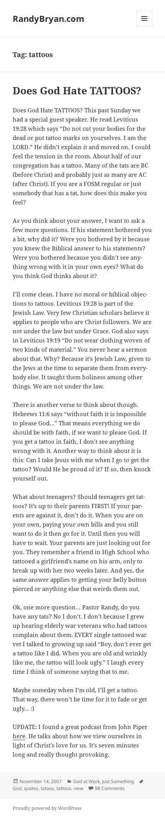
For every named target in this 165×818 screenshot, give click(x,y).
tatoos (47, 788)
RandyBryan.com (48, 18)
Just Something (118, 781)
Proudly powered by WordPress (47, 808)
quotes (31, 788)
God (17, 788)
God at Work (86, 781)
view (78, 788)
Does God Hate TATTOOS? (77, 90)
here (19, 736)
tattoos (63, 788)
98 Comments (110, 788)
